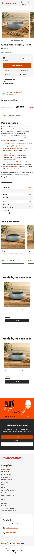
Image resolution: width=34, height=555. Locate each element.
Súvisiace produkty (14, 115)
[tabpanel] (15, 24)
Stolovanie (5, 472)
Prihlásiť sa (17, 437)
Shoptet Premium (21, 553)
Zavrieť (21, 76)
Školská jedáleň (6, 480)
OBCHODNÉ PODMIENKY (8, 511)
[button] (19, 260)
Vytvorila (17, 550)
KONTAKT (4, 503)
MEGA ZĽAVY (5, 469)
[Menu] (31, 3)
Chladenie (4, 482)
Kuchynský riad (6, 474)
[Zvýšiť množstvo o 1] (30, 58)
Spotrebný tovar (7, 477)
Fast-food (4, 487)
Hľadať (3, 8)
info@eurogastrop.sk (12, 528)
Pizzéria (4, 493)
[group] (17, 303)
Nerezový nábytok (7, 495)
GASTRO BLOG (5, 506)
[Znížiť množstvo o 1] (23, 58)
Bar (2, 485)
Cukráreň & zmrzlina (8, 490)
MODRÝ (29, 187)
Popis (4, 115)
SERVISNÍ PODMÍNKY (7, 508)
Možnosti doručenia (9, 84)
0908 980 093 (11, 533)
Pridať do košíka (17, 65)
